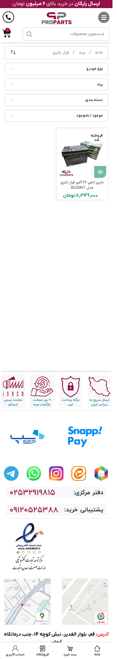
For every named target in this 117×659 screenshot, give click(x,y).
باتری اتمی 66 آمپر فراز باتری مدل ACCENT (82, 185)
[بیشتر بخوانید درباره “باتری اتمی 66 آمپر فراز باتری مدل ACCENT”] (100, 172)
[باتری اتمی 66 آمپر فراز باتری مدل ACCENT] (82, 154)
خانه (98, 52)
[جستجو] (29, 34)
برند (81, 52)
